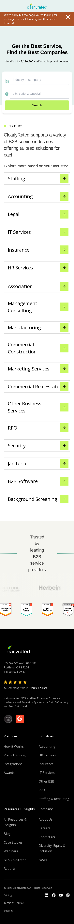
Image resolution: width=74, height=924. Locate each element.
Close (68, 17)
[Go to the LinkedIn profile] (46, 895)
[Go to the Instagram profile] (68, 895)
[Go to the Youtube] (53, 895)
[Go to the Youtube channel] (60, 895)
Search (37, 105)
